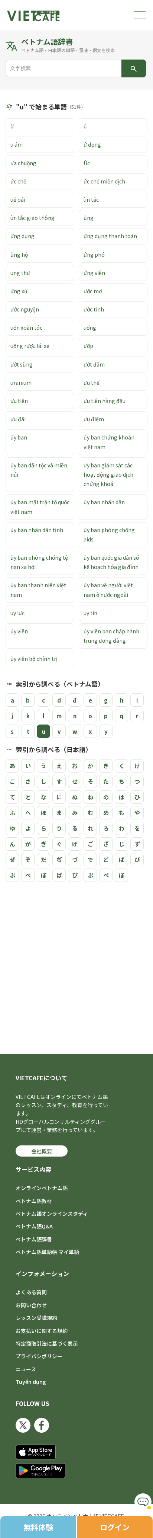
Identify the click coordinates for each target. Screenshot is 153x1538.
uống (90, 327)
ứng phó (94, 254)
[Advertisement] (76, 966)
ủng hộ (19, 254)
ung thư (20, 272)
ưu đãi (18, 419)
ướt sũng (21, 364)
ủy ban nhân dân (104, 502)
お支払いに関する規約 (42, 1330)
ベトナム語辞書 (34, 1239)
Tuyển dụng (31, 1381)
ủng (89, 217)
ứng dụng (22, 236)
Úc (87, 163)
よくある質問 (31, 1292)
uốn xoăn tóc (26, 327)
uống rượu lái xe (29, 345)
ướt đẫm (94, 364)
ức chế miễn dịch (104, 181)
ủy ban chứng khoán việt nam (109, 442)
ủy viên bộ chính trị (34, 658)
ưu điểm (94, 419)
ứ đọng (92, 144)
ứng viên (94, 272)
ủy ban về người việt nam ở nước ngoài (108, 589)
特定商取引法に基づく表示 (47, 1343)
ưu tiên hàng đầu (105, 401)
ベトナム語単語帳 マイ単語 (47, 1252)
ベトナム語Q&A (34, 1226)
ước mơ (93, 291)
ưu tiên (19, 401)
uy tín (90, 613)
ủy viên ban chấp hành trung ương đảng (111, 635)
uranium (21, 382)
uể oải (17, 199)
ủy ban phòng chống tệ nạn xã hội (39, 562)
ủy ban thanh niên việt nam (38, 589)
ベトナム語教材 (34, 1201)
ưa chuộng (23, 163)
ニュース (26, 1369)
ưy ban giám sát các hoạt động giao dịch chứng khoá (108, 474)
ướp (88, 345)
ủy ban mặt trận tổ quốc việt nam (39, 506)
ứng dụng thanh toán (110, 236)
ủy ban (18, 437)
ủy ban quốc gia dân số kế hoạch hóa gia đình (111, 562)
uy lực (17, 613)
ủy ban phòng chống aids (109, 534)
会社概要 (41, 1151)
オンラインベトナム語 (42, 1188)
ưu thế (92, 382)
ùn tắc (91, 199)
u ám (16, 144)
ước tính (94, 309)
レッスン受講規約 (36, 1317)
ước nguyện (24, 309)
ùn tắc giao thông (32, 217)
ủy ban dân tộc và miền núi (38, 469)
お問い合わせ (31, 1305)
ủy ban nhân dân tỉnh (36, 530)
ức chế (18, 181)
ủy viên (19, 631)
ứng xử (18, 291)
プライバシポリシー (39, 1356)
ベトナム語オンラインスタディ (52, 1213)
